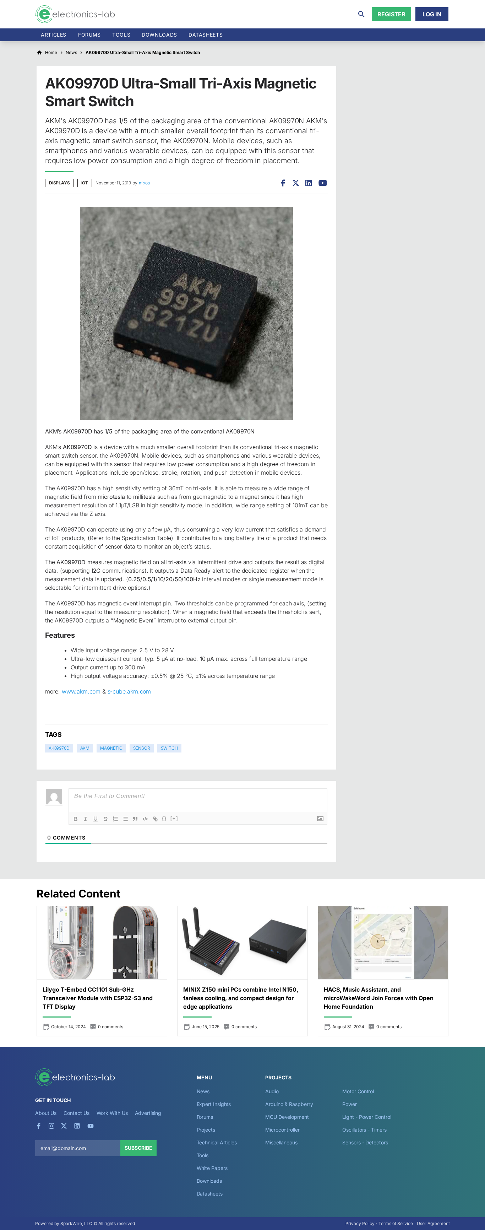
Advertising (148, 1113)
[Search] (361, 14)
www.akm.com (81, 691)
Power (349, 1104)
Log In (432, 14)
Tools (121, 35)
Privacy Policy (360, 1223)
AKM (84, 748)
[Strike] (105, 819)
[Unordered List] (125, 819)
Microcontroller (282, 1130)
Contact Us (76, 1113)
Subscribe (138, 1148)
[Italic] (86, 819)
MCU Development (287, 1117)
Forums (89, 35)
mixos (144, 182)
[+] (174, 818)
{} (164, 818)
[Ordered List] (115, 819)
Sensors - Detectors (365, 1142)
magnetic (111, 748)
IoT (84, 182)
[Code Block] (145, 819)
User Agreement (433, 1223)
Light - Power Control (366, 1117)
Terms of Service (395, 1223)
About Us (45, 1113)
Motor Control (358, 1091)
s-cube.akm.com (129, 691)
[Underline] (95, 819)
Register (391, 14)
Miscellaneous (281, 1142)
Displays (59, 182)
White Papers (212, 1168)
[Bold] (76, 819)
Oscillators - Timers (364, 1130)
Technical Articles (217, 1142)
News (203, 1091)
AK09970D (59, 748)
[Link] (155, 819)
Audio (272, 1091)
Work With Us (112, 1113)
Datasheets (206, 35)
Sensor (141, 748)
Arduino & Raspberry (289, 1104)
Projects (206, 1130)
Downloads (209, 1181)
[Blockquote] (135, 819)
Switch (169, 748)
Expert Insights (214, 1104)
